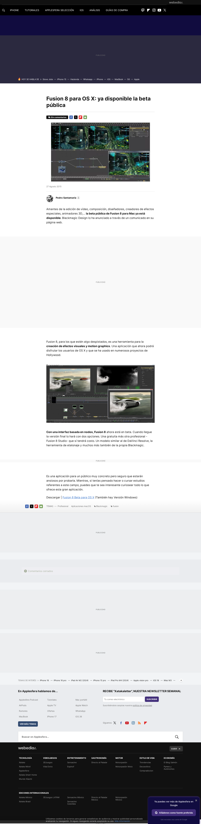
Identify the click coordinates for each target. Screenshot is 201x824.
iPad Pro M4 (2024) (120, 680)
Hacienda (74, 79)
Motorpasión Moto (124, 766)
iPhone (100, 79)
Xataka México (25, 797)
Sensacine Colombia (72, 802)
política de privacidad (142, 705)
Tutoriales (52, 699)
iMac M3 (168, 680)
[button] (67, 197)
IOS (82, 10)
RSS (139, 722)
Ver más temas (28, 724)
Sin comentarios (58, 117)
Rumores (23, 711)
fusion (116, 506)
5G (128, 79)
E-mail (85, 117)
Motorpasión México (121, 798)
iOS (108, 79)
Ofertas (50, 711)
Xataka (22, 762)
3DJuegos (47, 762)
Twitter (165, 10)
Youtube (159, 10)
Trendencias (145, 762)
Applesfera (24, 770)
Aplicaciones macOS (81, 506)
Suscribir (152, 699)
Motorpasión (121, 762)
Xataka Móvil (24, 766)
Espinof (70, 766)
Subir (174, 749)
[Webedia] (176, 2)
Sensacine (72, 762)
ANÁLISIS (94, 10)
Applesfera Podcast (28, 699)
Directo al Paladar (99, 762)
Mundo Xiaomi (25, 779)
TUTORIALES (32, 10)
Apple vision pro (141, 680)
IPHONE (14, 10)
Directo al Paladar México (99, 798)
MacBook (119, 79)
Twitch (143, 10)
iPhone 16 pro (60, 680)
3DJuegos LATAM (51, 797)
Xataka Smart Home (28, 775)
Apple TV (51, 705)
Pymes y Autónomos (169, 767)
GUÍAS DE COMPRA (117, 10)
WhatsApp (80, 711)
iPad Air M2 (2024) (80, 680)
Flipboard (148, 10)
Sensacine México (75, 797)
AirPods (22, 705)
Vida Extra (47, 766)
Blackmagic (101, 506)
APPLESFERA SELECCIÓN (59, 10)
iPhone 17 (52, 716)
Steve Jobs (48, 79)
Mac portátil (81, 699)
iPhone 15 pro (100, 680)
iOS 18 (156, 680)
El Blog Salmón (170, 762)
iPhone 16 (44, 680)
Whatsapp (87, 79)
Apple (136, 79)
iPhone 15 (61, 79)
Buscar (177, 736)
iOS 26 (78, 716)
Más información (122, 821)
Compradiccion (146, 770)
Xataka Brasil (24, 801)
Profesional (63, 506)
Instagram (154, 10)
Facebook (71, 117)
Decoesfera (145, 766)
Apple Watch (81, 705)
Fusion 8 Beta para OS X (78, 497)
